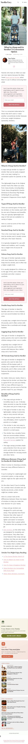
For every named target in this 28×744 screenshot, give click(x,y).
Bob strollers (8, 530)
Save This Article (14, 104)
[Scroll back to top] (0, 736)
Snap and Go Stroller (13, 77)
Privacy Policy (6, 740)
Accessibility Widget (19, 741)
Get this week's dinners (14, 635)
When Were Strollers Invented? (14, 574)
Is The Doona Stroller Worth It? (14, 556)
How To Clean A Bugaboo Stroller (14, 565)
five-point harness (10, 440)
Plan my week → (7, 656)
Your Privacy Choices (14, 740)
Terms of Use (12, 741)
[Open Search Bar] (18, 2)
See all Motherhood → (8, 728)
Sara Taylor (9, 54)
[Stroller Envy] (6, 2)
